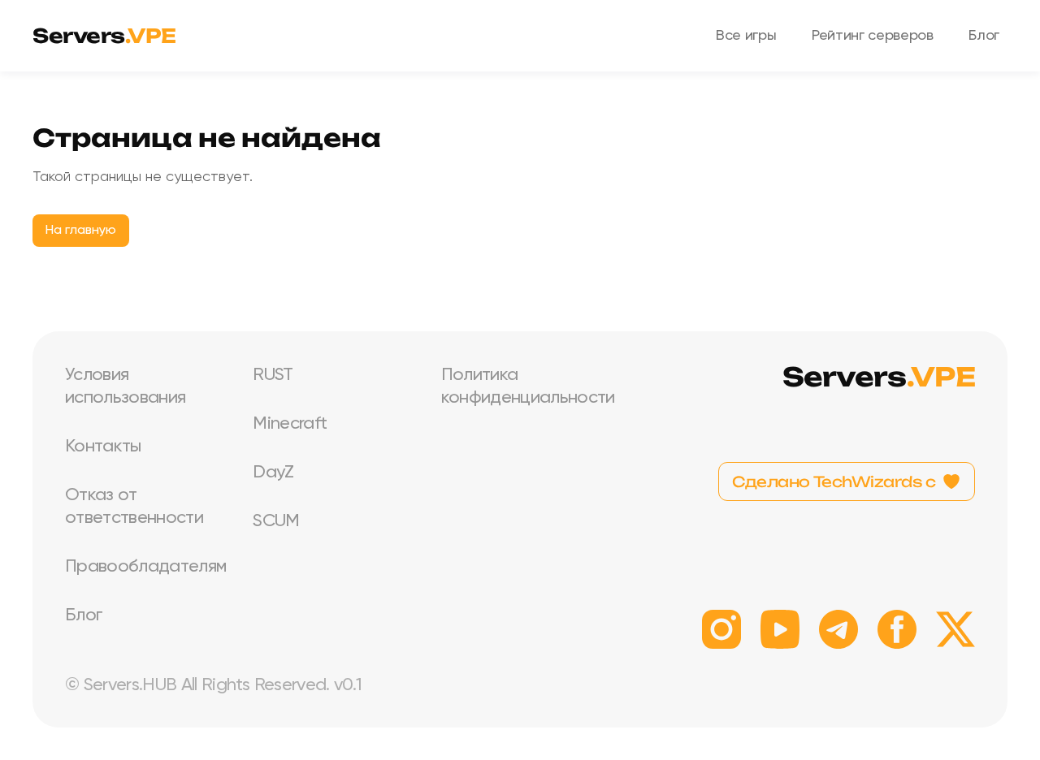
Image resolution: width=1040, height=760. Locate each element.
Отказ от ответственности (134, 506)
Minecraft (290, 424)
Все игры (746, 35)
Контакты (103, 447)
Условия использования (125, 386)
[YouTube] (780, 629)
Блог (983, 35)
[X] (955, 629)
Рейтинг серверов (872, 35)
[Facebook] (897, 629)
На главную (81, 230)
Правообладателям (145, 567)
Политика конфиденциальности (522, 386)
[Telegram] (838, 629)
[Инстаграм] (721, 629)
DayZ (273, 472)
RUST (272, 375)
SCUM (276, 521)
